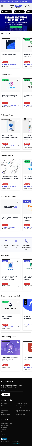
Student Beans (20, 414)
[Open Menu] (2, 6)
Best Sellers (5, 33)
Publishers (4, 427)
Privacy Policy (5, 414)
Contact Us (4, 410)
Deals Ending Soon (8, 336)
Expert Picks (5, 425)
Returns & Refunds (21, 403)
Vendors (3, 432)
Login (3, 408)
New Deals (5, 255)
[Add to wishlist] (18, 39)
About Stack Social (6, 423)
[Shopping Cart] (29, 6)
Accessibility (19, 408)
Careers (3, 434)
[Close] (29, 1)
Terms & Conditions (21, 406)
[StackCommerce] (16, 443)
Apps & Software (6, 12)
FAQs (2, 412)
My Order (4, 403)
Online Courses (19, 12)
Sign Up (6, 394)
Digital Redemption (7, 406)
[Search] (26, 6)
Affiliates (3, 430)
